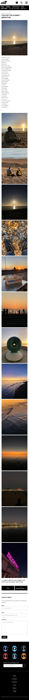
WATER (21, 582)
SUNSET (13, 582)
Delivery (14, 679)
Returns (14, 682)
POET (23, 580)
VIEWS (17, 582)
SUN (10, 582)
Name (3, 605)
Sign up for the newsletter (11, 663)
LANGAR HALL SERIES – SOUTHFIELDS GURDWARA (21, 588)
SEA (7, 582)
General (8, 7)
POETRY (4, 582)
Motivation (16, 7)
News (22, 7)
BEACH (6, 580)
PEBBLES (20, 580)
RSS (23, 656)
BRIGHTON (11, 580)
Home (2, 7)
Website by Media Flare (23, 696)
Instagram (14, 656)
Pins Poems (4, 8)
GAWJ (15, 580)
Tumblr (23, 649)
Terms (14, 691)
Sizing (14, 675)
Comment (4, 619)
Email (3, 612)
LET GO (8, 588)
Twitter (14, 649)
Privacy (14, 688)
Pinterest (5, 656)
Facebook (5, 649)
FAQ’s (14, 685)
